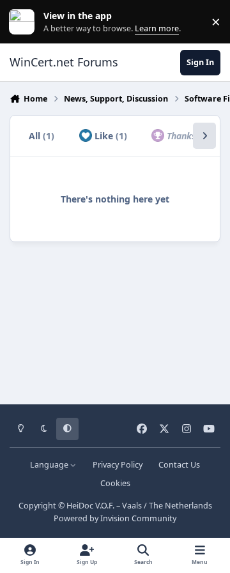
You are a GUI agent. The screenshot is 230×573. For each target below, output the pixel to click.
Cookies (115, 483)
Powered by (115, 518)
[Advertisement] (115, 319)
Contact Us (179, 464)
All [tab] (41, 136)
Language (50, 464)
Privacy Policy (117, 464)
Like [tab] (109, 136)
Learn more (24, 22)
